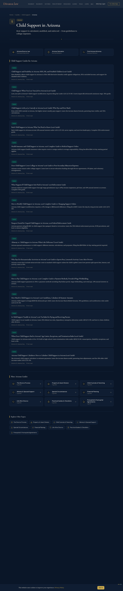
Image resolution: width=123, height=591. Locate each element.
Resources (67, 4)
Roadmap (31, 4)
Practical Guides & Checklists (79, 427)
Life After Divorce (57, 427)
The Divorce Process (20, 422)
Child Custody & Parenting (64, 422)
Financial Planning (40, 427)
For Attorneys (114, 4)
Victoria (47, 4)
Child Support (26, 15)
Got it (101, 588)
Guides (74, 4)
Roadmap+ (39, 4)
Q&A (92, 4)
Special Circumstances (21, 427)
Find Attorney (57, 4)
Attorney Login (100, 4)
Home (11, 15)
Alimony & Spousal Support (87, 422)
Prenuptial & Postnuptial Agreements (25, 433)
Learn (87, 4)
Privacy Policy (59, 588)
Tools (81, 4)
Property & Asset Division (41, 422)
